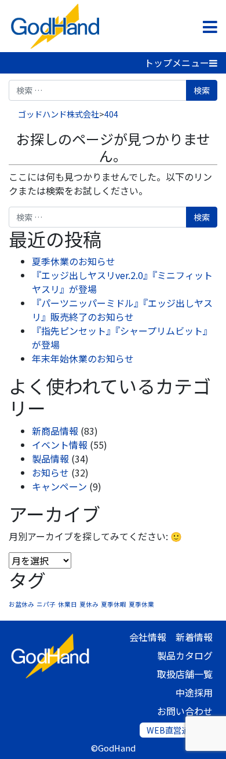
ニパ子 (46, 604)
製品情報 (50, 458)
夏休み (89, 604)
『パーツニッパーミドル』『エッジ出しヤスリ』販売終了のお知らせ (122, 310)
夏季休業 (141, 604)
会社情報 (147, 637)
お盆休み (21, 604)
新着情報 (194, 637)
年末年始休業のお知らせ (83, 358)
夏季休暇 (113, 604)
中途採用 (194, 692)
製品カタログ (185, 655)
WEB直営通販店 (176, 730)
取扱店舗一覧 (185, 674)
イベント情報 (60, 445)
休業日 (67, 604)
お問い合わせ (185, 711)
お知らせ (50, 472)
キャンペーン (59, 486)
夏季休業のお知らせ (73, 261)
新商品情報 (55, 431)
